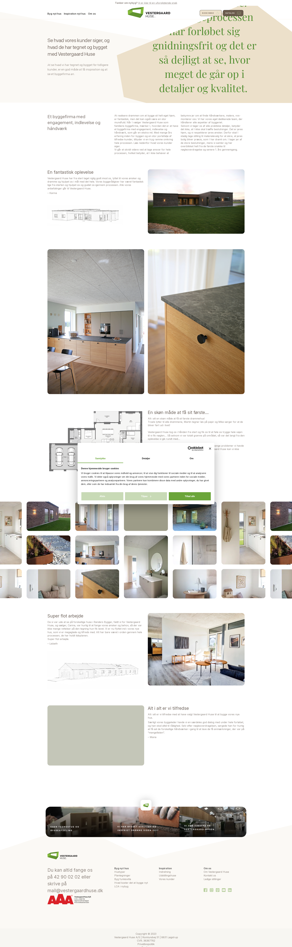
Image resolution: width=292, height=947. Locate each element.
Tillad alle (190, 496)
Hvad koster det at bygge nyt (131, 882)
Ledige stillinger (212, 879)
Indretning (165, 871)
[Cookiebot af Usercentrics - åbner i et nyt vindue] (190, 448)
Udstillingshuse (167, 875)
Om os (92, 13)
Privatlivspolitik (146, 944)
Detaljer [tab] (146, 458)
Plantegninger (122, 875)
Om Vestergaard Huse (216, 871)
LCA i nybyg (121, 886)
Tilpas (144, 496)
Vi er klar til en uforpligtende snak (157, 2)
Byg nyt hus (54, 13)
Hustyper (119, 871)
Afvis (102, 496)
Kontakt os (210, 875)
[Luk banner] (210, 449)
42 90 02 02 (67, 877)
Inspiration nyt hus (75, 13)
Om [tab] (191, 458)
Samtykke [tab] (100, 458)
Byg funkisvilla (122, 879)
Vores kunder (167, 879)
